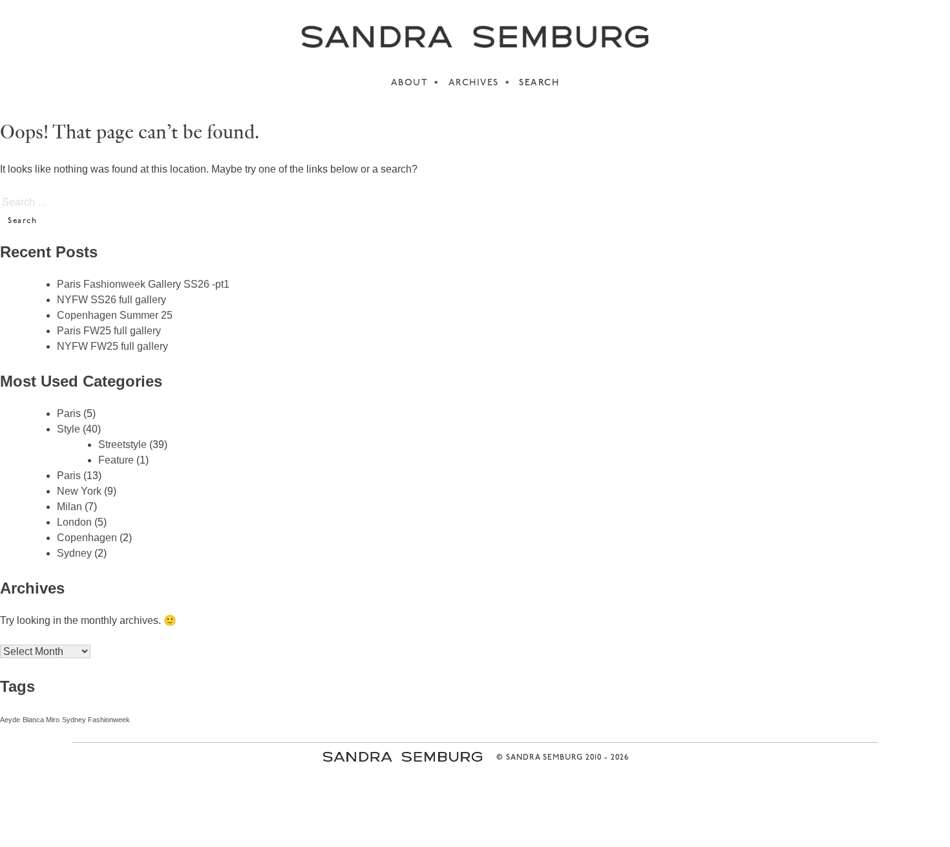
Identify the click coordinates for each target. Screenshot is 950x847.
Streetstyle (122, 444)
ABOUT (409, 83)
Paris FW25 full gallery (109, 330)
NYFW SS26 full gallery (111, 299)
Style (68, 429)
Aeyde (10, 720)
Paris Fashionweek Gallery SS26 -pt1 (143, 284)
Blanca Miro (41, 720)
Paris (69, 413)
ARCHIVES (474, 83)
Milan (69, 506)
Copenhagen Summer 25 (115, 315)
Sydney (74, 553)
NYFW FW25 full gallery (112, 346)
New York (79, 491)
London (74, 522)
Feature (116, 460)
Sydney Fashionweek (96, 720)
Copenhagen (87, 537)
